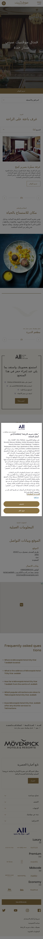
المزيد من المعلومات (33, 494)
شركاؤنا (36, 497)
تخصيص (21, 504)
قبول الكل (22, 510)
